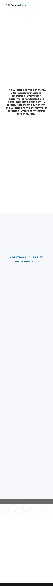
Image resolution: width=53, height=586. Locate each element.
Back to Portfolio (24, 557)
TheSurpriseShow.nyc (14, 208)
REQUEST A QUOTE (25, 569)
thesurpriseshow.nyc (23, 33)
